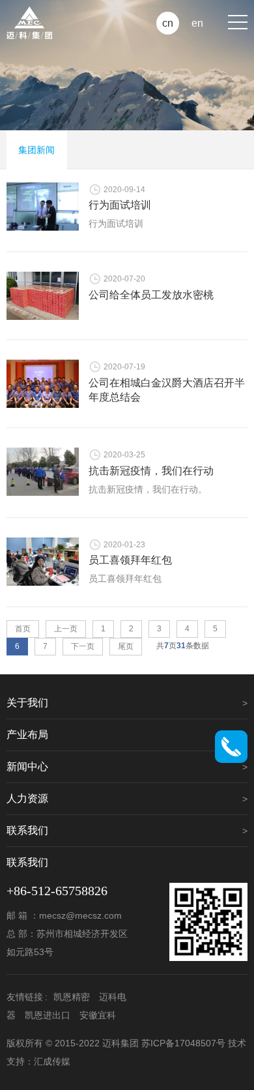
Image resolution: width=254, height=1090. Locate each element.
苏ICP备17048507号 (183, 1043)
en (197, 23)
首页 (23, 628)
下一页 (82, 646)
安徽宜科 (97, 1015)
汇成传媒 (52, 1061)
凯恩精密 (71, 997)
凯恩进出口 (47, 1015)
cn (167, 23)
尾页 (126, 646)
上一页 (66, 628)
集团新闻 (36, 150)
